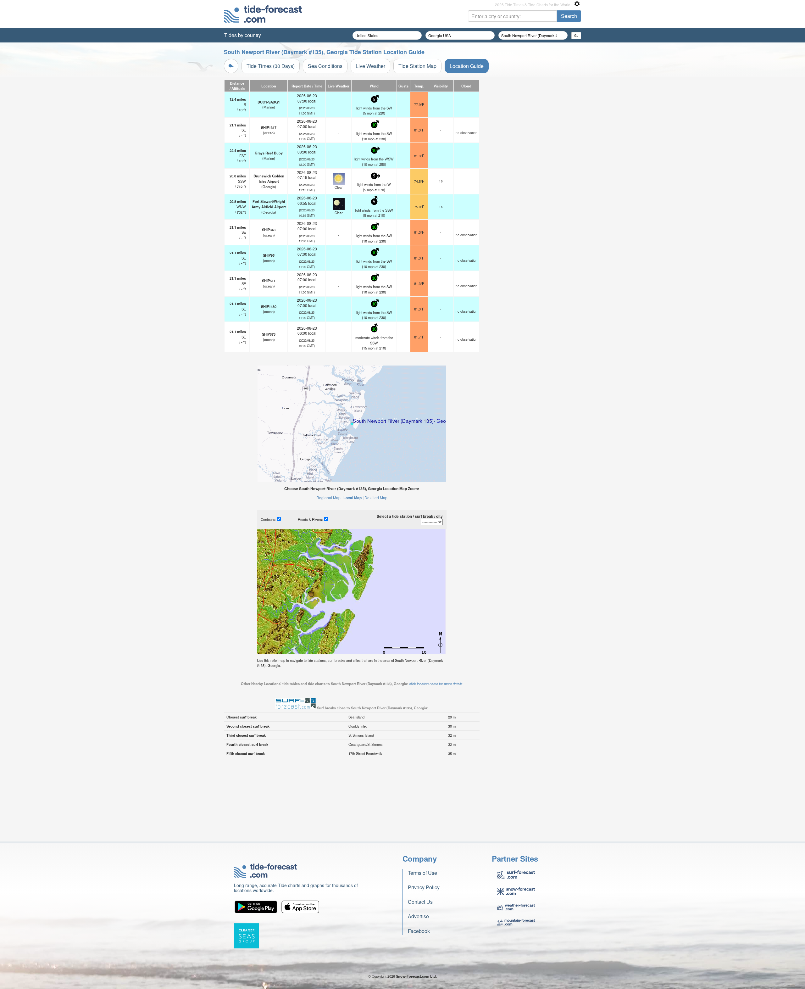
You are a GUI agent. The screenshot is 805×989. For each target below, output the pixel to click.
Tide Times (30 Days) (271, 66)
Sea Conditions (325, 66)
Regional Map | (329, 497)
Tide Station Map (417, 66)
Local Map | (353, 497)
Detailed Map (375, 497)
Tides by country (242, 35)
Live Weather (370, 66)
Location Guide (467, 66)
